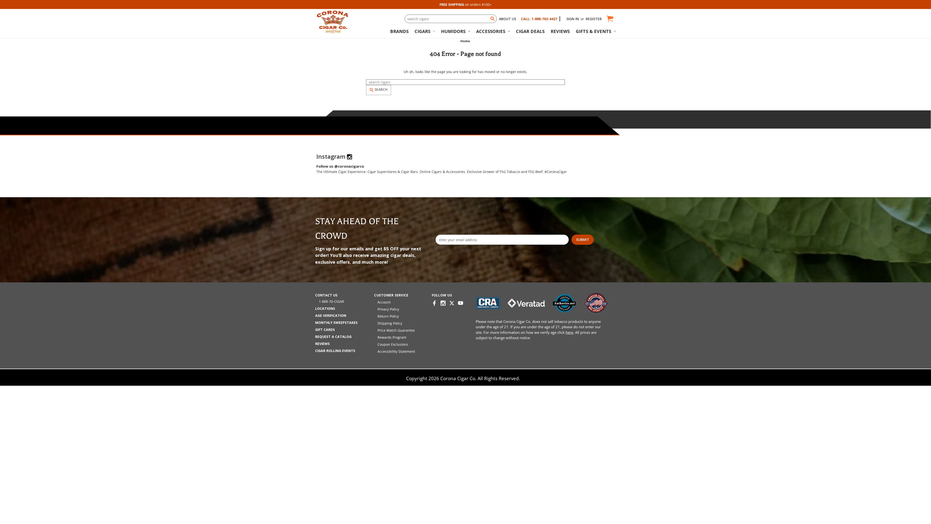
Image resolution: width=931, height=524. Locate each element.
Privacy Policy (388, 309)
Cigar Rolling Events (335, 350)
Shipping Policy (389, 323)
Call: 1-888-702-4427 (539, 18)
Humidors (453, 31)
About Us (507, 18)
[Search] (492, 18)
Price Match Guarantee (396, 330)
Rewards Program (391, 337)
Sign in (572, 18)
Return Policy (388, 316)
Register (594, 18)
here (569, 332)
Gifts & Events (593, 31)
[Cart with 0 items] (609, 19)
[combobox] (451, 19)
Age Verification (330, 315)
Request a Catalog (333, 336)
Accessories (490, 31)
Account (384, 302)
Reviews (560, 31)
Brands (399, 31)
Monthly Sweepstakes (336, 322)
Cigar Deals (530, 31)
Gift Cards (325, 329)
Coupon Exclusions (392, 344)
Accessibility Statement (396, 351)
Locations (325, 308)
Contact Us (326, 295)
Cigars (422, 31)
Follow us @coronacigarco (340, 166)
